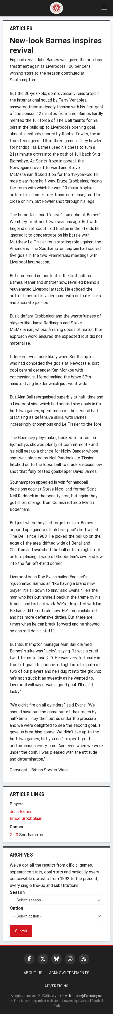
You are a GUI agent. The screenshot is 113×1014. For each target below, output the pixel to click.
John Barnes (21, 811)
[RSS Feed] (84, 959)
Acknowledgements (69, 973)
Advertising (56, 986)
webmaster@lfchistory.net (83, 996)
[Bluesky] (56, 959)
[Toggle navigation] (104, 8)
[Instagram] (70, 959)
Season (17, 892)
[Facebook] (29, 959)
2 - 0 (14, 834)
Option (16, 908)
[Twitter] (43, 959)
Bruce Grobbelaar (26, 818)
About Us (33, 973)
